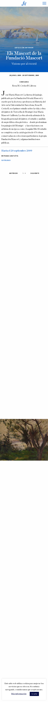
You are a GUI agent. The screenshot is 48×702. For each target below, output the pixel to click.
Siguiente (34, 173)
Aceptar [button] (34, 694)
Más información (18, 694)
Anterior (13, 173)
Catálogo (5, 160)
